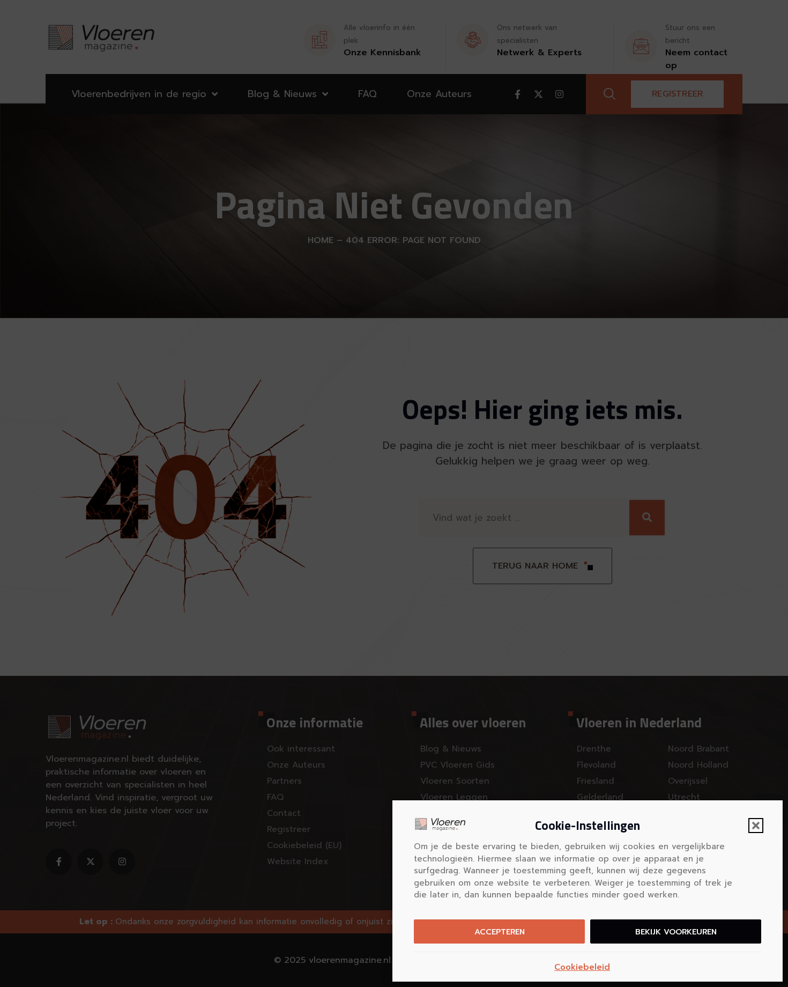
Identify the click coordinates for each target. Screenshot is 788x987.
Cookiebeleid (582, 967)
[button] (755, 825)
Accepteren (499, 932)
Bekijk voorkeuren (676, 932)
